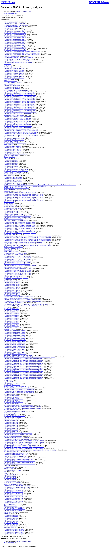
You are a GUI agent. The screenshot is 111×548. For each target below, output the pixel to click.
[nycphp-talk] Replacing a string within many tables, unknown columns (24, 447)
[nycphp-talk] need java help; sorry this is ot (16, 278)
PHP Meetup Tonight (10, 413)
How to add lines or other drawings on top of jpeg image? (20, 192)
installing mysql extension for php (13, 214)
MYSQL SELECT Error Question (13, 254)
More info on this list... (10, 13)
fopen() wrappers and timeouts (12, 172)
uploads (6, 473)
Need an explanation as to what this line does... (17, 264)
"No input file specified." (11, 22)
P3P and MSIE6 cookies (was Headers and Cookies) (18, 355)
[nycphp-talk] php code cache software (15, 411)
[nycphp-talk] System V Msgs (12, 470)
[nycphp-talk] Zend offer (11, 515)
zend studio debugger (10, 527)
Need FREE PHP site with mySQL (14, 267)
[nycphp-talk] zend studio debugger (14, 529)
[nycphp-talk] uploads (10, 475)
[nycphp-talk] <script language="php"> (15, 29)
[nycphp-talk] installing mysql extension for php (17, 216)
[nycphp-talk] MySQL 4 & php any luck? (15, 253)
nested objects (8, 279)
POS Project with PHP (10, 414)
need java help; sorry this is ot (12, 276)
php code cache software (11, 409)
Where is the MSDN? (10, 504)
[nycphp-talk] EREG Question (12, 146)
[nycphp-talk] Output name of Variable (15, 330)
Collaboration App (9, 79)
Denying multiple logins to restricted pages (16, 90)
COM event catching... (10, 81)
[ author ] (24, 11)
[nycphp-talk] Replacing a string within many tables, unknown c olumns (24, 440)
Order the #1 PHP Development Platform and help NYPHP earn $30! (23, 306)
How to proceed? (9, 202)
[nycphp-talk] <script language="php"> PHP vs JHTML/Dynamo (22, 51)
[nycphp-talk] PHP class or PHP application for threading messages (22, 406)
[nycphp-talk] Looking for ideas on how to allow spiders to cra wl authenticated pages (28, 237)
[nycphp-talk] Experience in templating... (15, 154)
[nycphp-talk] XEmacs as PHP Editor (14, 507)
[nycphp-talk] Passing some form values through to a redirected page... (23, 358)
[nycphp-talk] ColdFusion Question (14, 68)
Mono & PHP (8, 250)
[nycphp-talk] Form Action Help (13, 174)
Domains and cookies (10, 136)
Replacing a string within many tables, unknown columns (20, 445)
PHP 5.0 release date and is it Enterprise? (15, 386)
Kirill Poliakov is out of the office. (13, 219)
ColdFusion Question (10, 67)
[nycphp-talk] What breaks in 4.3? (13, 489)
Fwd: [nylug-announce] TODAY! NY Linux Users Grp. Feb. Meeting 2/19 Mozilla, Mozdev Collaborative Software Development (40, 185)
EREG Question (9, 144)
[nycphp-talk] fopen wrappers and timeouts (16, 169)
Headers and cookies (10, 189)
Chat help (7, 65)
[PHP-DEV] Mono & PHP (11, 56)
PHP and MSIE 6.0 (9, 394)
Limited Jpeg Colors (10, 234)
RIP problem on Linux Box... (12, 451)
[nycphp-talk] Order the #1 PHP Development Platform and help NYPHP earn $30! (27, 304)
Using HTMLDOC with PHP (12, 482)
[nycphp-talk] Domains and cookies (14, 138)
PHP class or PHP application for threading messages (18, 405)
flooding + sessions (9, 157)
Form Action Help (9, 175)
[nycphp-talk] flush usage (11, 160)
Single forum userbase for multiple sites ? (15, 456)
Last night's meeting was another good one (16, 220)
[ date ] (29, 11)
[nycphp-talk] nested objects (12, 281)
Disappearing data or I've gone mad (14, 115)
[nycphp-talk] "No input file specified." (15, 23)
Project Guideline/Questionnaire (13, 436)
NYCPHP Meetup (99, 2)
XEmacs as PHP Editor (10, 506)
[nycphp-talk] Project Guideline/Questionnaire (17, 437)
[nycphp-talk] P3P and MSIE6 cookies (15, 341)
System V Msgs (8, 468)
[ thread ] (18, 11)
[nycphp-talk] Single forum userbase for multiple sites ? (19, 457)
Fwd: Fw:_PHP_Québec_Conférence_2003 (16, 188)
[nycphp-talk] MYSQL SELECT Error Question (17, 256)
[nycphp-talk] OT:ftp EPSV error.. (13, 327)
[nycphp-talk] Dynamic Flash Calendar (15, 143)
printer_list (7, 419)
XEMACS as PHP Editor (11, 512)
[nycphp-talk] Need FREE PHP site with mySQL (17, 268)
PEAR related (8, 380)
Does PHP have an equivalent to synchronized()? (17, 129)
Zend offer (7, 513)
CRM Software (8, 84)
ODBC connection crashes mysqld (14, 302)
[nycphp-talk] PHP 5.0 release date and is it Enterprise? (19, 388)
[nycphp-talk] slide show (11, 467)
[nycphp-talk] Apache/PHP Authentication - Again (18, 62)
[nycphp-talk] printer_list (11, 420)
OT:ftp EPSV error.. (10, 329)
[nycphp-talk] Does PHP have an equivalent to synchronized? (21, 130)
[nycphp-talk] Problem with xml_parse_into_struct (18, 433)
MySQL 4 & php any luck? (12, 251)
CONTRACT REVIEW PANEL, (13, 82)
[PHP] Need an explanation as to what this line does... (19, 57)
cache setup (7, 64)
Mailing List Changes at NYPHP (13, 247)
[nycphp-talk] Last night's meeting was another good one (20, 222)
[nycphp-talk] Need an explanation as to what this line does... (21, 265)
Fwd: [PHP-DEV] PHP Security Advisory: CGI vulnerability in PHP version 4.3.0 (27, 186)
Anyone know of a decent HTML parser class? (17, 59)
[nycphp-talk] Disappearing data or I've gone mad (18, 113)
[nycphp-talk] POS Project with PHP (14, 416)
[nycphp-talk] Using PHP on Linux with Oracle (17, 485)
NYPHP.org (8, 2)
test (5, 471)
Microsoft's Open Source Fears (12, 248)
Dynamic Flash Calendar (11, 141)
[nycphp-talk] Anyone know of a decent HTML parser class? (21, 61)
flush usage (7, 158)
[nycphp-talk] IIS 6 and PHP (12, 211)
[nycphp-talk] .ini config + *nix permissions (16, 25)
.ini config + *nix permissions (12, 26)
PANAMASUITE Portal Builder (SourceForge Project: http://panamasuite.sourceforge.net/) (29, 357)
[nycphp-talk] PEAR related (12, 382)
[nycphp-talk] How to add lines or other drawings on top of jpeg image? (24, 194)
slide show (7, 465)
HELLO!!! (7, 191)
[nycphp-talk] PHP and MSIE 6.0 (13, 395)
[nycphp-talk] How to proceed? (13, 205)
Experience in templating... (11, 155)
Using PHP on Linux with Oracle (13, 484)
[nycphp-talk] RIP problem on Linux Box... (16, 453)
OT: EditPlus (8, 307)
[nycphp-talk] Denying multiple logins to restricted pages (20, 92)
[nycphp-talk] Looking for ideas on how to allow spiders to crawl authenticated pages (27, 236)
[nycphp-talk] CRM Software (12, 85)
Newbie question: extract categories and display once (18, 296)
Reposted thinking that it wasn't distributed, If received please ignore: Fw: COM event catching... (30, 450)
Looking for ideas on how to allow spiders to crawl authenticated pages (23, 242)
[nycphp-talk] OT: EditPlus (11, 309)
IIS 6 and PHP (8, 209)
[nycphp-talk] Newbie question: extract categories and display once (22, 299)
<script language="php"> (11, 28)
